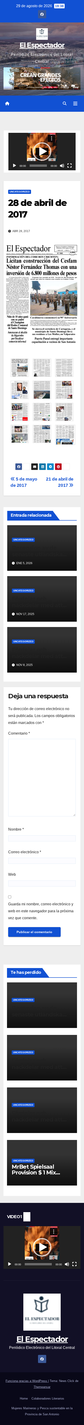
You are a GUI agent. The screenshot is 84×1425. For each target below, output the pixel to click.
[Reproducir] (14, 165)
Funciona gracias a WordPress (27, 1381)
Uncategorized (20, 191)
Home (24, 1398)
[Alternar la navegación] (75, 103)
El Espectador (42, 45)
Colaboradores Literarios (48, 1398)
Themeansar (42, 1387)
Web (12, 874)
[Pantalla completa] (69, 165)
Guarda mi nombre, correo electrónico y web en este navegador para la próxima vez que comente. (41, 911)
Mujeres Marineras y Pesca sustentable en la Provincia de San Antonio (42, 1411)
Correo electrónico (24, 852)
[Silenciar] (62, 165)
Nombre (16, 829)
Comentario (19, 733)
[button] (64, 104)
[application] (42, 151)
